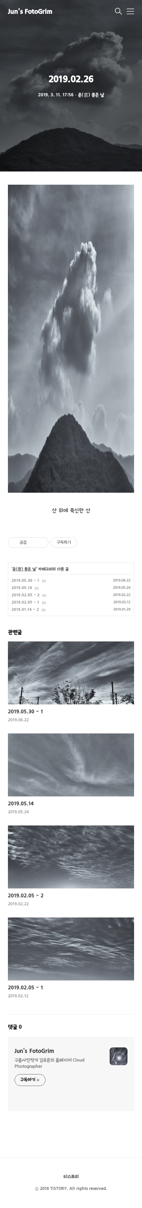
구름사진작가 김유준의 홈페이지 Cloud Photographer (50, 1063)
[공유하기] (33, 542)
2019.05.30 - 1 (25, 580)
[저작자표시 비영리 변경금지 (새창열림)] (86, 542)
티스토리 (71, 1177)
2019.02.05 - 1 (25, 602)
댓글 (15, 1027)
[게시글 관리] (41, 542)
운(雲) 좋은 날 (24, 569)
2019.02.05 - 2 (26, 595)
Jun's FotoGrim (30, 12)
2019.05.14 (22, 588)
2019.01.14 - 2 (25, 609)
